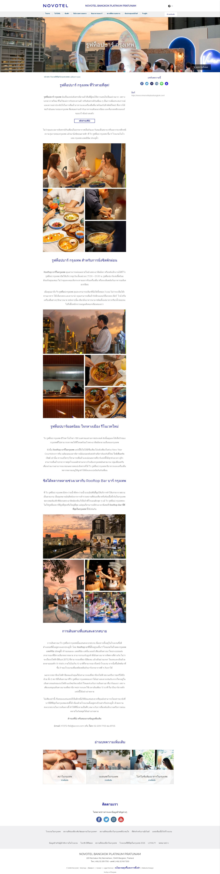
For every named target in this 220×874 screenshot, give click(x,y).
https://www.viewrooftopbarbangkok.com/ (148, 95)
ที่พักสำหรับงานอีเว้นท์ (141, 831)
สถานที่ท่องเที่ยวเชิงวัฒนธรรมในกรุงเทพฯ (80, 831)
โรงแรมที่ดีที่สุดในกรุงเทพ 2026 (132, 843)
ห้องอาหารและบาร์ (96, 13)
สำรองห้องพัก (171, 14)
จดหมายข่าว (164, 843)
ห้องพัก (67, 13)
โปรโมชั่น (57, 13)
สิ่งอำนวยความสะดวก (80, 13)
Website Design (147, 868)
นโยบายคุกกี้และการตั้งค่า (127, 868)
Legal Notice (108, 868)
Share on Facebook (142, 84)
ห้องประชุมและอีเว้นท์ (131, 13)
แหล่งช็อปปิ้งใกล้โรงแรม (162, 831)
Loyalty (152, 843)
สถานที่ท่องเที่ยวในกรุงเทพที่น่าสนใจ (114, 831)
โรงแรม (47, 13)
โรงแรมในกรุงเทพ (53, 831)
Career (99, 868)
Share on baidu (167, 84)
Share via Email (152, 84)
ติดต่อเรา (91, 868)
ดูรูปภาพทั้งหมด (202, 67)
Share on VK (157, 84)
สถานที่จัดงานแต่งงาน (113, 13)
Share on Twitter (147, 84)
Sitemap (83, 868)
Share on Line (162, 84)
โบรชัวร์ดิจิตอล (86, 843)
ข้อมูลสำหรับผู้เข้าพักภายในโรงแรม (63, 843)
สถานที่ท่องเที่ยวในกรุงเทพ (106, 843)
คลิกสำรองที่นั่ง (84, 121)
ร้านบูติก (144, 13)
